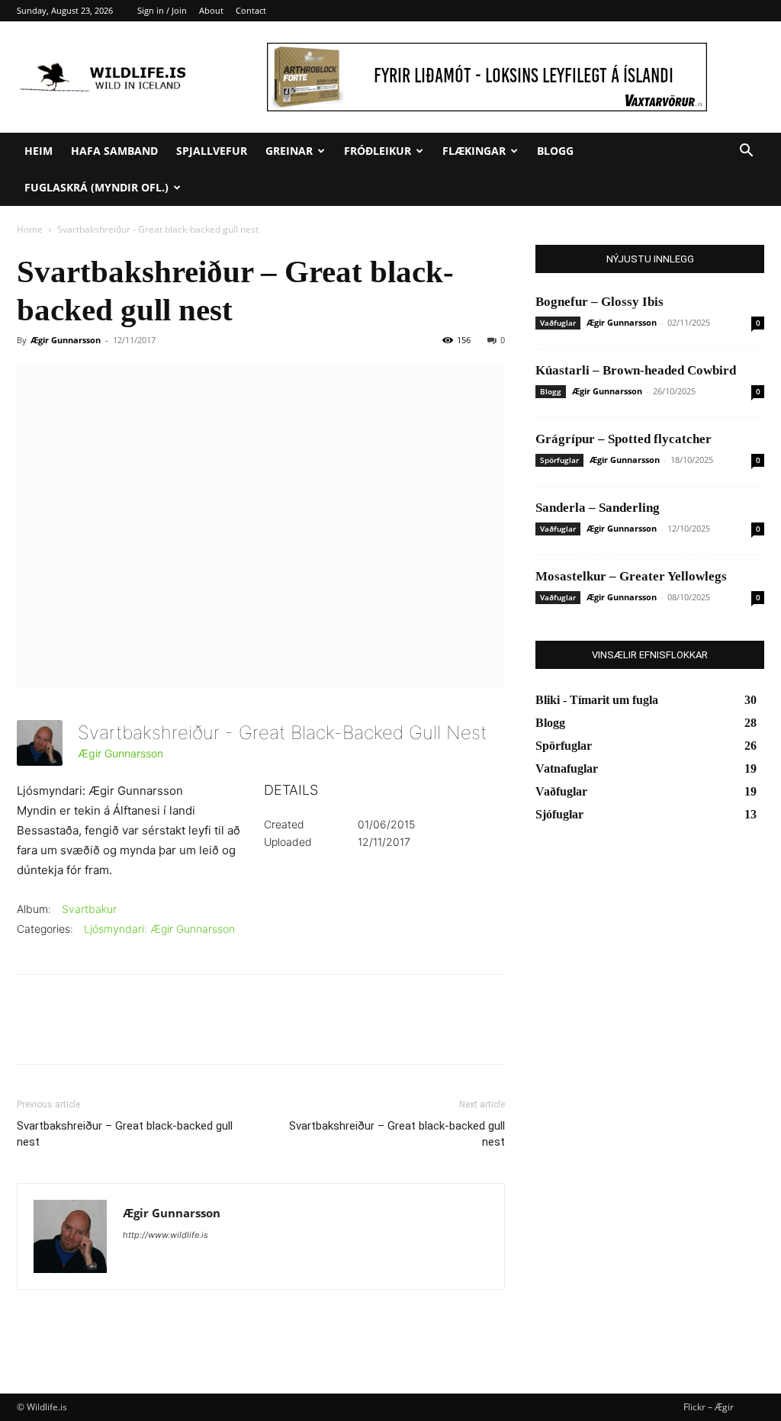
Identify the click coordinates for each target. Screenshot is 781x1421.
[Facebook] (32, 1033)
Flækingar (474, 150)
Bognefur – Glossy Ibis (599, 301)
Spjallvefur (211, 150)
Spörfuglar (559, 460)
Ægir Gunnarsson (66, 340)
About (211, 10)
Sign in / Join (162, 10)
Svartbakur (89, 908)
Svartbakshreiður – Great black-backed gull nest (125, 1134)
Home (30, 229)
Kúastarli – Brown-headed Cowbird (635, 370)
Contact (251, 10)
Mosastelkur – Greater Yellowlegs (631, 576)
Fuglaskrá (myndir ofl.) (96, 187)
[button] (746, 152)
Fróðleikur (377, 150)
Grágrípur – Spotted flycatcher (623, 439)
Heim (38, 150)
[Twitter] (67, 1033)
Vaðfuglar (558, 322)
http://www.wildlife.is (165, 1235)
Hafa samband (114, 150)
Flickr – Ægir (708, 1406)
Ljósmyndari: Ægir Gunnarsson (159, 928)
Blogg (555, 150)
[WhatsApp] (137, 1033)
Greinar (289, 150)
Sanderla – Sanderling (597, 507)
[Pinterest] (102, 1033)
